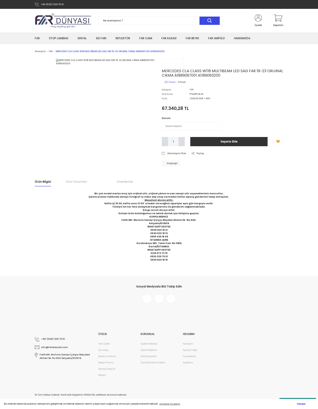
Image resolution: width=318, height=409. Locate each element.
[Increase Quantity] (182, 141)
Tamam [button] (301, 404)
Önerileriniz (125, 182)
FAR (192, 89)
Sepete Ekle (229, 141)
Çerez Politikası (149, 350)
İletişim (102, 375)
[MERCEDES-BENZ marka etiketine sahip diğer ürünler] (173, 63)
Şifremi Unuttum (107, 356)
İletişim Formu (106, 362)
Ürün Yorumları (76, 182)
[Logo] (63, 20)
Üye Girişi (103, 350)
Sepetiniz (188, 362)
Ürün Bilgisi (43, 182)
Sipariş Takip (190, 350)
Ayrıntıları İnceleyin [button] (169, 404)
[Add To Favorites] (278, 141)
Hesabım (188, 343)
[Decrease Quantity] (165, 141)
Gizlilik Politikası (149, 343)
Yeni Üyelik (104, 343)
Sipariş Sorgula (106, 368)
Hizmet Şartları (149, 356)
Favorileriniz (189, 356)
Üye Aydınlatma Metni (153, 362)
